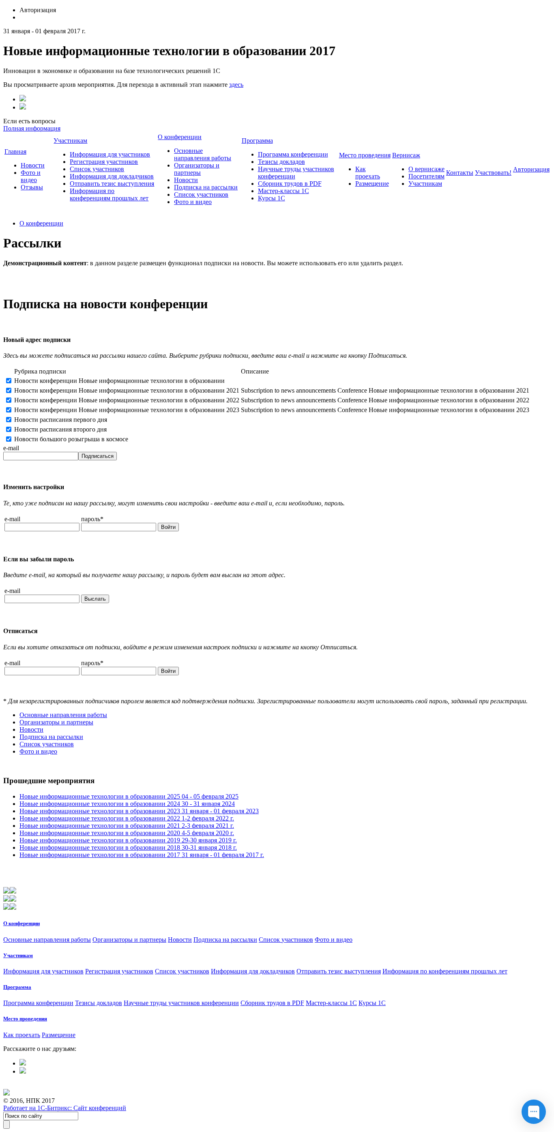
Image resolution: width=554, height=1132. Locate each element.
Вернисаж (406, 155)
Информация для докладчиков (112, 176)
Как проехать (367, 172)
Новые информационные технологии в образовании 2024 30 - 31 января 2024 (127, 803)
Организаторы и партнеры (196, 169)
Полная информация (31, 128)
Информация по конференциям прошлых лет (109, 194)
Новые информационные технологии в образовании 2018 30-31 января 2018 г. (128, 847)
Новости (33, 165)
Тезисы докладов (281, 161)
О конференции (180, 136)
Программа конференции (293, 154)
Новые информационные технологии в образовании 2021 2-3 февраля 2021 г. (126, 825)
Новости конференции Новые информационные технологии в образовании (119, 380)
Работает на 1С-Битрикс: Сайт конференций (64, 1107)
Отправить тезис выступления (112, 183)
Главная (15, 151)
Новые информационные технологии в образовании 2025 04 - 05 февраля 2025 (128, 796)
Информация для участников (110, 154)
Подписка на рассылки (206, 187)
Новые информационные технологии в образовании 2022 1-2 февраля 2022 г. (126, 818)
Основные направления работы (202, 154)
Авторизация (531, 169)
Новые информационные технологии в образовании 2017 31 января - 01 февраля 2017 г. (141, 854)
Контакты (459, 172)
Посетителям (426, 176)
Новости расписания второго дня (60, 429)
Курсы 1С (271, 198)
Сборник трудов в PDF (290, 183)
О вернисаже (426, 168)
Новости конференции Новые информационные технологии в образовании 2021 (126, 390)
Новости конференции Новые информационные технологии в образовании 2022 (126, 400)
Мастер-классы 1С (283, 190)
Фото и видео (31, 176)
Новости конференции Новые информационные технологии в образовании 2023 (126, 409)
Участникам (70, 140)
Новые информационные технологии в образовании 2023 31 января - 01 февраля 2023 (139, 811)
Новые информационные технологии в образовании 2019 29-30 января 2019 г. (128, 840)
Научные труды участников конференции (181, 1002)
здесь (236, 84)
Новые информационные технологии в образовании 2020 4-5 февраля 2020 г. (126, 832)
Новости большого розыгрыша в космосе (71, 439)
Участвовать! (493, 172)
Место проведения (365, 155)
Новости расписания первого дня (60, 419)
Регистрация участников (104, 161)
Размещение (372, 183)
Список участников (97, 168)
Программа (257, 140)
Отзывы (32, 187)
